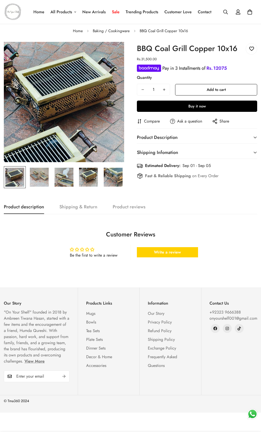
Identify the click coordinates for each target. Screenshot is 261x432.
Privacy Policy (160, 322)
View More (34, 361)
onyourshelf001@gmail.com (233, 318)
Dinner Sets (96, 348)
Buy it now (197, 106)
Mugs (90, 313)
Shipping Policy (161, 339)
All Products (61, 12)
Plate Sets (94, 339)
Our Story (156, 313)
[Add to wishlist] (251, 49)
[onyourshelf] (13, 12)
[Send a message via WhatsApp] (252, 414)
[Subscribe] (64, 376)
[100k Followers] (227, 328)
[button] (250, 12)
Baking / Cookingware (111, 31)
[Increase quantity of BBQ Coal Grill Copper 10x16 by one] (164, 89)
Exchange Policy (162, 348)
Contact (204, 12)
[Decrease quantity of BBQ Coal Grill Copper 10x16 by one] (142, 89)
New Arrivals (94, 12)
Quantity (144, 77)
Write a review (167, 252)
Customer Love (178, 12)
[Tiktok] (239, 328)
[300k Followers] (215, 328)
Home (38, 12)
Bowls (91, 322)
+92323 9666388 (225, 312)
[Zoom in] (113, 52)
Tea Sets (93, 331)
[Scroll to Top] (251, 404)
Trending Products (142, 12)
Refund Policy (160, 331)
